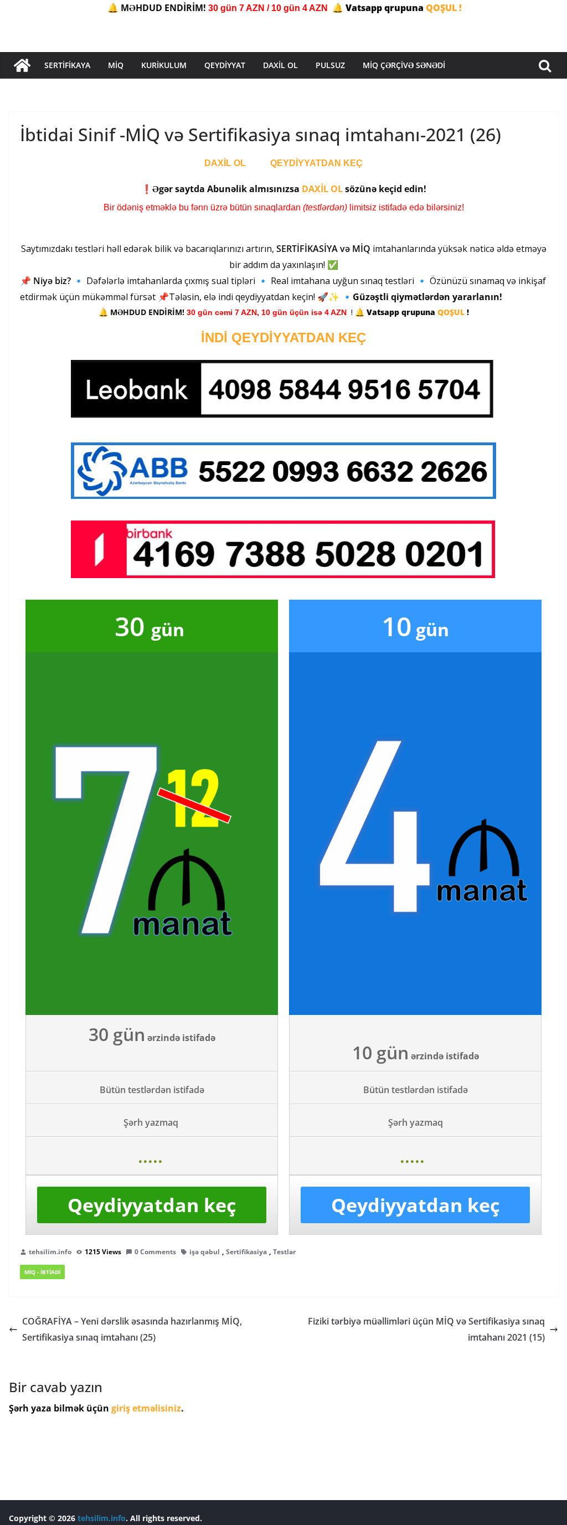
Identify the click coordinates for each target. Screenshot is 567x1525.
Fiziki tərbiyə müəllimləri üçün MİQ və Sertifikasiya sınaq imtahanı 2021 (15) (426, 1329)
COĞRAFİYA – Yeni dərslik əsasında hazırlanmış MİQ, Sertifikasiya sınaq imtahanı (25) (132, 1329)
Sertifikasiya (246, 1251)
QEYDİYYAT (224, 65)
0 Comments (155, 1251)
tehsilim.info (50, 1251)
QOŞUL (452, 312)
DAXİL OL (225, 163)
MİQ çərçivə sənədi (404, 65)
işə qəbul (204, 1251)
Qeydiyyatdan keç (152, 1205)
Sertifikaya (67, 65)
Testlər (284, 1251)
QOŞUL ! (444, 8)
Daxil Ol (280, 65)
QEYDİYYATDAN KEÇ (316, 163)
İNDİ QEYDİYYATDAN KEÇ (283, 337)
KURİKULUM (164, 65)
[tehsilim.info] (22, 65)
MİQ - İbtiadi (42, 1272)
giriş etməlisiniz (146, 1408)
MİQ (115, 65)
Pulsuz (330, 65)
